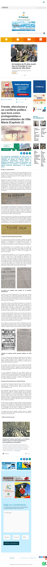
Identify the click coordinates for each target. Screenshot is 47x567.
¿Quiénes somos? (32, 559)
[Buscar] (44, 33)
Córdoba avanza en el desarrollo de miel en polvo (43, 134)
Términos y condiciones (12, 560)
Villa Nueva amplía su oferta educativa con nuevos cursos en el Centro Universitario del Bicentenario (24, 67)
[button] (24, 13)
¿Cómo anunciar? (24, 559)
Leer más (14, 74)
